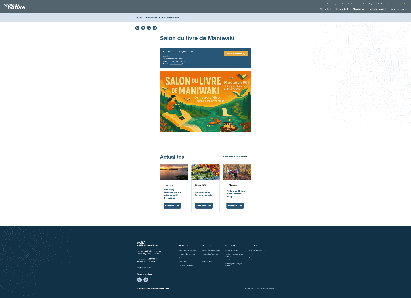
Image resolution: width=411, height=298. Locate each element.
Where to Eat (342, 9)
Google (238, 64)
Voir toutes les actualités (234, 156)
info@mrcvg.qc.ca (144, 267)
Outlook (239, 68)
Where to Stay (359, 9)
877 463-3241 (149, 261)
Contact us (391, 4)
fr (399, 4)
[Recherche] (405, 4)
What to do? (326, 9)
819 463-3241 (154, 259)
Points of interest (354, 4)
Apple (238, 60)
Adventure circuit (378, 9)
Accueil (139, 17)
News (344, 4)
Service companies (333, 4)
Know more (169, 206)
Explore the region (398, 9)
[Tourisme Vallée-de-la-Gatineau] (14, 6)
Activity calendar (380, 4)
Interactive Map (367, 4)
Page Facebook (176, 63)
